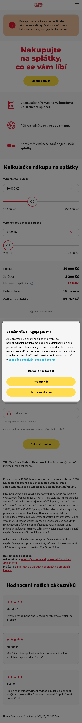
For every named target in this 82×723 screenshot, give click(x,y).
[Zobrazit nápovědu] (31, 283)
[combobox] (41, 188)
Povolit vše (41, 381)
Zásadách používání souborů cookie (32, 359)
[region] (41, 361)
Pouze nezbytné (41, 392)
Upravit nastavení (41, 371)
